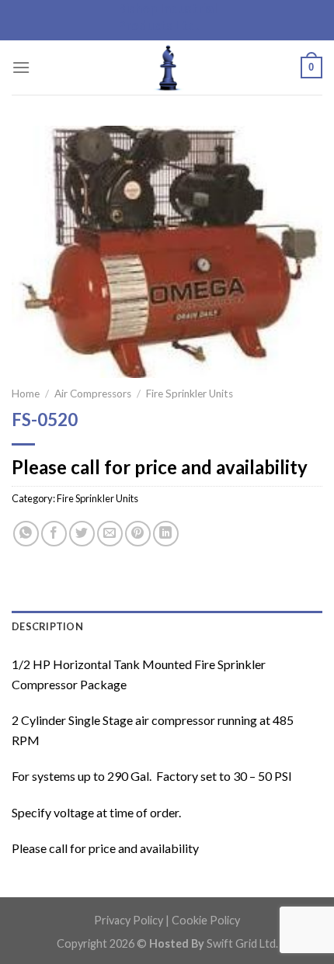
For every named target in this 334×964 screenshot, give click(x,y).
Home (26, 393)
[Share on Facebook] (54, 533)
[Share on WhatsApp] (26, 533)
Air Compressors (92, 393)
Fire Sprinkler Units (189, 393)
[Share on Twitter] (82, 533)
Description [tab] (47, 626)
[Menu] (21, 67)
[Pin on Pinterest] (138, 533)
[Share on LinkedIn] (166, 533)
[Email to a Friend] (110, 533)
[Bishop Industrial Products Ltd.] (167, 67)
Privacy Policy (128, 920)
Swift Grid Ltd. (241, 943)
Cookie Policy (206, 920)
